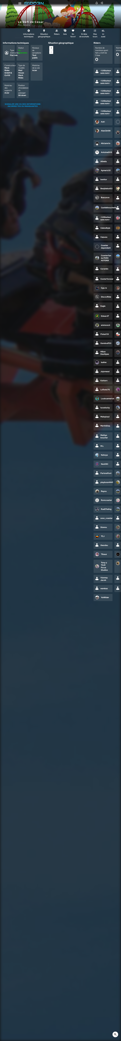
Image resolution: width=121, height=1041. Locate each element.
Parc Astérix (24, 25)
